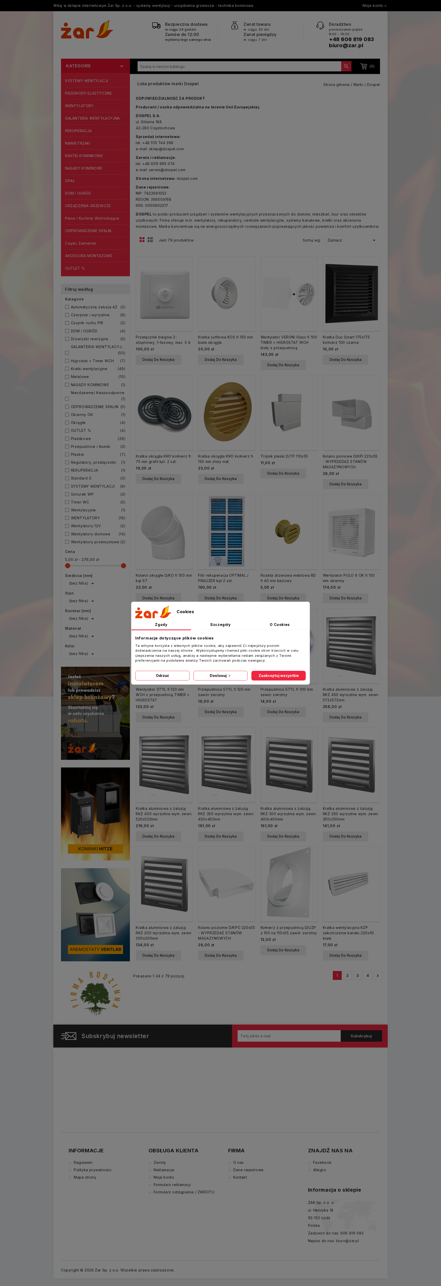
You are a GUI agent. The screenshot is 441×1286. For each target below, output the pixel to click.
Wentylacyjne (98, 510)
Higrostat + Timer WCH (98, 361)
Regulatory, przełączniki (98, 462)
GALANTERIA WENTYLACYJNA (92, 118)
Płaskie (98, 454)
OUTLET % (75, 268)
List (151, 241)
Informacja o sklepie (334, 1190)
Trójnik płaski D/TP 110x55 (284, 456)
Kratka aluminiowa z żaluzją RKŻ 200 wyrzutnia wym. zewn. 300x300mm (164, 932)
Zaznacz (352, 240)
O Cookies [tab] (280, 624)
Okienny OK (98, 414)
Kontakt (240, 1177)
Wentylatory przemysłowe (98, 542)
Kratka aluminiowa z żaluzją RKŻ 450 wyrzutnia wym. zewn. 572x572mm (351, 694)
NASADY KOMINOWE (84, 168)
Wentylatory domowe (98, 534)
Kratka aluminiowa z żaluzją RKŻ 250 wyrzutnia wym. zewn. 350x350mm (351, 813)
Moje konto (164, 1177)
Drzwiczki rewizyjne (98, 339)
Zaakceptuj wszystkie (279, 675)
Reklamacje (164, 1170)
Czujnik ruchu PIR (98, 323)
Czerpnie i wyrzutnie (98, 315)
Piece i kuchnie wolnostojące (92, 218)
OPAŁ (70, 181)
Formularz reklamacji (172, 1184)
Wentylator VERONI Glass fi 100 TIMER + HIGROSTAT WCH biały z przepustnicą (289, 342)
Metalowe (98, 376)
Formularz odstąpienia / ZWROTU (184, 1192)
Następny (378, 976)
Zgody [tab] (161, 624)
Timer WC (98, 502)
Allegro (319, 1170)
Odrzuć (162, 675)
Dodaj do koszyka (158, 359)
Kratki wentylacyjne (98, 369)
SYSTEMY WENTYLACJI (86, 81)
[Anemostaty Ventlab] (95, 914)
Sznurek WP (98, 494)
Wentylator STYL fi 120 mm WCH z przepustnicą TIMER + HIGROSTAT (163, 694)
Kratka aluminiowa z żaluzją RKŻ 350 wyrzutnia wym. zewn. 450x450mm (226, 813)
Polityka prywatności (93, 1170)
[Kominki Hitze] (95, 814)
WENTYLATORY (79, 106)
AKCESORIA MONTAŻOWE (88, 256)
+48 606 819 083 (351, 39)
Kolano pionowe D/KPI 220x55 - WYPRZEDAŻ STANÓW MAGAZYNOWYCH (350, 461)
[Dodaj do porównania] (186, 270)
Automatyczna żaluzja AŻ (98, 307)
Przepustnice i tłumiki (98, 446)
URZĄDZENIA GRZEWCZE (88, 206)
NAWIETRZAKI (77, 143)
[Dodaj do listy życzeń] (186, 279)
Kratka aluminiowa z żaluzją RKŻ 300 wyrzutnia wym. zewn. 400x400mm (289, 813)
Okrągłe (98, 422)
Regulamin (83, 1162)
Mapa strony (85, 1177)
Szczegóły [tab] (220, 624)
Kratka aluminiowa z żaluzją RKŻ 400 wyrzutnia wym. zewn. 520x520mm (164, 813)
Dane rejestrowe (248, 1170)
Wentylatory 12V (98, 526)
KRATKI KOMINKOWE (84, 156)
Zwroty (160, 1162)
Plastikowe (98, 438)
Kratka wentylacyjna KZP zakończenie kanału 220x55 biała (348, 932)
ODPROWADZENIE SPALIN (88, 231)
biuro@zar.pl (346, 45)
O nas (238, 1162)
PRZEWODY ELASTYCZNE (88, 93)
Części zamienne (80, 243)
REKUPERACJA (78, 131)
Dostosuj (218, 675)
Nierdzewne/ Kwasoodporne (98, 395)
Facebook (322, 1162)
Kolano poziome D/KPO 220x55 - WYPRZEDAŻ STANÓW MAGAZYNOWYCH (226, 932)
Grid (143, 241)
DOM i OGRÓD (78, 193)
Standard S (98, 478)
